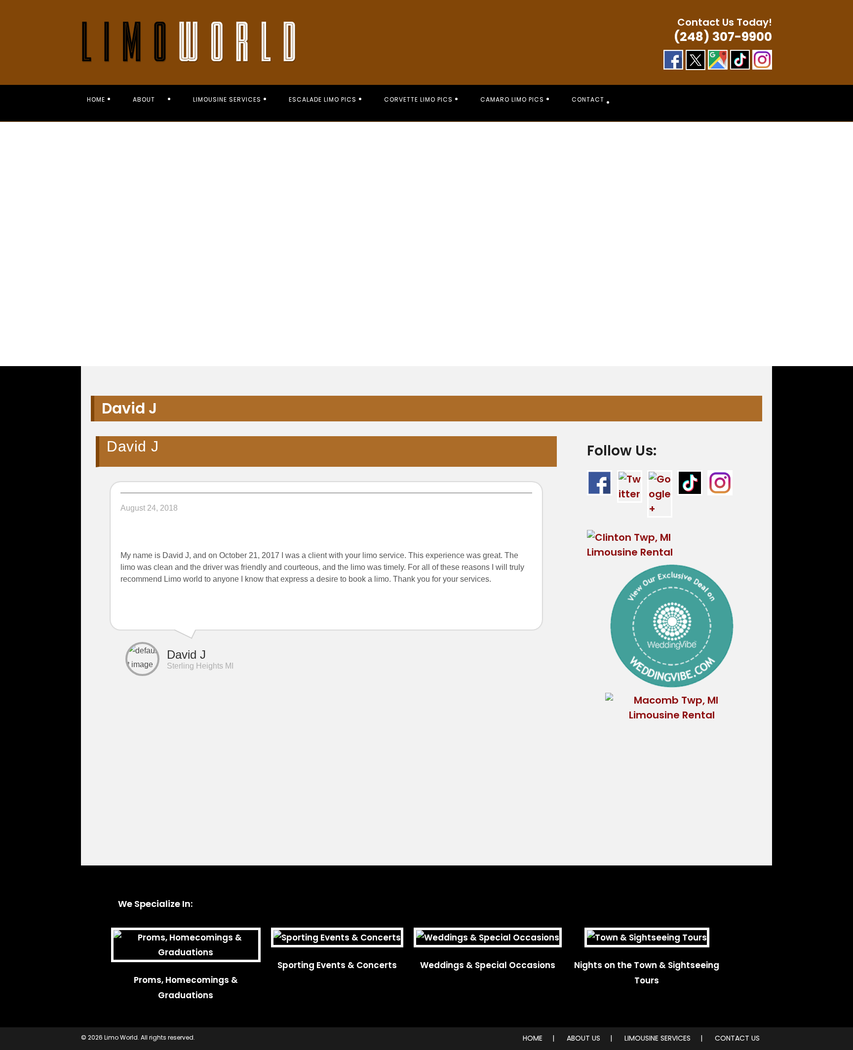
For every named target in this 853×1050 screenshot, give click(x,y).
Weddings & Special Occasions (487, 965)
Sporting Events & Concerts (337, 965)
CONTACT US (737, 1038)
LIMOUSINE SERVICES (657, 1038)
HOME (533, 1038)
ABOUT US (583, 1038)
